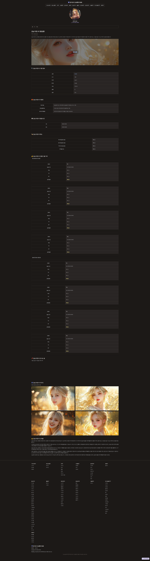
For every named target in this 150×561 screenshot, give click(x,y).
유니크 (32, 529)
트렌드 (106, 511)
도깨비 (32, 496)
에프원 (32, 513)
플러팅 (32, 538)
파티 (106, 507)
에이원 (32, 526)
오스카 (62, 494)
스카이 (32, 465)
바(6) (58, 5)
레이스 (47, 483)
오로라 (62, 499)
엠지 (76, 483)
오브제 (91, 465)
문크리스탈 (63, 474)
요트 (91, 476)
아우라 (62, 492)
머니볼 (32, 520)
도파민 (106, 486)
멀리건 (32, 503)
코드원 (91, 473)
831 (32, 528)
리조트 (106, 490)
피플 (62, 501)
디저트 (106, 483)
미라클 (32, 522)
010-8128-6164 (38, 549)
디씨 (76, 467)
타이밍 (32, 486)
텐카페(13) (82, 5)
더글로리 (33, 507)
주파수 (91, 469)
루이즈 (91, 474)
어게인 (32, 541)
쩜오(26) (74, 5)
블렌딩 (32, 499)
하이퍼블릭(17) (97, 5)
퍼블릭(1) (92, 5)
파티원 (32, 467)
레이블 (32, 498)
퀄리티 (77, 499)
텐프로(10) (87, 5)
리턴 (62, 467)
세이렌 (32, 494)
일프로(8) (66, 5)
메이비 (77, 486)
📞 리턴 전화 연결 (145, 558)
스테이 (32, 511)
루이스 (62, 473)
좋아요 (32, 492)
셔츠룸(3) (61, 5)
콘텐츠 (77, 498)
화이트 (77, 492)
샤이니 (32, 488)
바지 (91, 467)
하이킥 (47, 467)
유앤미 (77, 469)
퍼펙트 (32, 469)
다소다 (106, 484)
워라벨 (106, 498)
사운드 (47, 484)
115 (105, 492)
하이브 (47, 465)
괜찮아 (62, 496)
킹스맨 (32, 509)
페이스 (77, 494)
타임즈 (77, 490)
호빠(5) (102, 5)
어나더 (32, 490)
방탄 (106, 496)
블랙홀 (32, 534)
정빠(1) (70, 5)
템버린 (62, 503)
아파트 (62, 505)
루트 (91, 478)
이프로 (62, 498)
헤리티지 (92, 471)
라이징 (32, 516)
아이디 (77, 496)
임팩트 (32, 514)
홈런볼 (77, 484)
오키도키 (33, 524)
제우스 (91, 483)
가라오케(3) (48, 5)
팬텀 (62, 469)
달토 (106, 513)
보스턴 (32, 536)
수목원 (106, 503)
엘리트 (106, 488)
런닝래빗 (107, 501)
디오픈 (62, 490)
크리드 (62, 465)
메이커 (106, 505)
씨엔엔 (77, 465)
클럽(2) (78, 5)
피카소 (32, 484)
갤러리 (106, 465)
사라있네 (107, 509)
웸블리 (62, 486)
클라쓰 (77, 488)
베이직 (62, 484)
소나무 (62, 483)
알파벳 (32, 505)
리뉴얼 (32, 483)
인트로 (32, 518)
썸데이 (32, 501)
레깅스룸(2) (54, 5)
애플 (62, 471)
